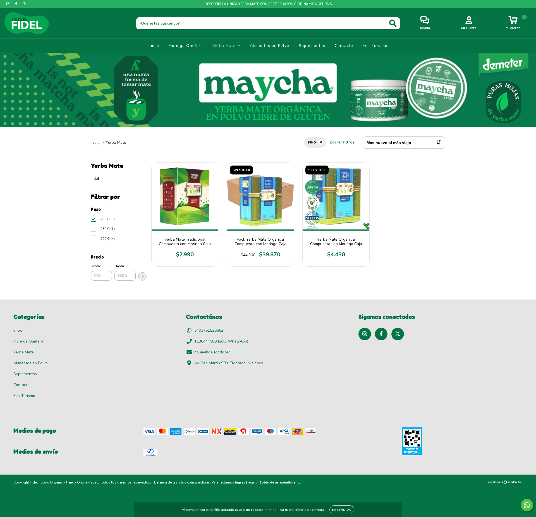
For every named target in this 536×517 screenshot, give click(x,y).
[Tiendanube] (505, 483)
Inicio (154, 45)
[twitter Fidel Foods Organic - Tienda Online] (24, 3)
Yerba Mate (224, 45)
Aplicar (142, 276)
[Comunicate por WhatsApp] (527, 505)
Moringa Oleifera (186, 45)
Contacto (344, 45)
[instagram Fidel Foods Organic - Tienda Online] (8, 3)
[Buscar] (392, 23)
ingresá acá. (245, 482)
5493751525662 (208, 330)
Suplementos (312, 45)
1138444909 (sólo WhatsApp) (221, 341)
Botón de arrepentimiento (280, 482)
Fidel (95, 178)
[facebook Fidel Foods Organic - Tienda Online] (17, 3)
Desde (96, 266)
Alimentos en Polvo (269, 45)
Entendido (342, 510)
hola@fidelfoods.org (212, 352)
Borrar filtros (342, 142)
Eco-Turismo (375, 45)
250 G (312, 142)
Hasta (119, 266)
